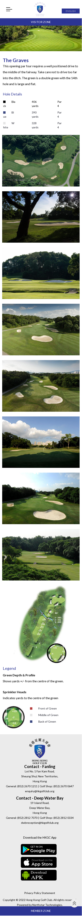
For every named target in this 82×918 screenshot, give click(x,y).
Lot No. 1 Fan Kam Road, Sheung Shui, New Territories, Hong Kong (39, 776)
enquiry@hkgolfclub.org (39, 791)
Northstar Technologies (47, 904)
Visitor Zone (41, 22)
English (71, 11)
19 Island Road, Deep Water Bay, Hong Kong (39, 807)
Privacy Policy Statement (39, 893)
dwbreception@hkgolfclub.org (40, 822)
